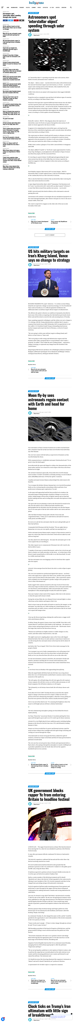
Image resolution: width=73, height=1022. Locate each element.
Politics (28, 7)
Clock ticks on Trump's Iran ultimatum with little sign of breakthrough (10, 49)
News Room (36, 35)
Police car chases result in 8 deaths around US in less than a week (11, 144)
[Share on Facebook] (5, 20)
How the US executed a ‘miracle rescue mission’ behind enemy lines (12, 137)
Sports (39, 7)
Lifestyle (58, 7)
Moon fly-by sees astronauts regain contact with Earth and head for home (12, 35)
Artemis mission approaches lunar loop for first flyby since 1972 (11, 123)
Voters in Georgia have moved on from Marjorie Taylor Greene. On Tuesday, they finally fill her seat (11, 113)
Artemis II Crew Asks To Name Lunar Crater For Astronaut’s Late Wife (11, 56)
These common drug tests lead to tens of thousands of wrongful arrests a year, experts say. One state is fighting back (11, 131)
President (21, 7)
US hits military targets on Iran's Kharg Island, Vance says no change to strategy (12, 27)
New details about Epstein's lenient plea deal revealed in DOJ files (12, 91)
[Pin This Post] (16, 20)
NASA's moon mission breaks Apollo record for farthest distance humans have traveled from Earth (12, 78)
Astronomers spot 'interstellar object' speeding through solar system (12, 15)
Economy (34, 7)
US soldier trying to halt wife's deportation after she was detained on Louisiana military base (12, 71)
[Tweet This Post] (10, 20)
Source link (31, 213)
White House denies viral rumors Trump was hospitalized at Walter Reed (11, 151)
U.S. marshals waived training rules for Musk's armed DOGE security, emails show (12, 105)
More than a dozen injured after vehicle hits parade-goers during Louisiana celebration (11, 167)
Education (64, 7)
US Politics (45, 7)
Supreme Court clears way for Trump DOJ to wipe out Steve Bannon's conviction (10, 98)
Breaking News (14, 7)
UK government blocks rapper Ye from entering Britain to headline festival (11, 42)
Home (8, 7)
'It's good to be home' (8, 118)
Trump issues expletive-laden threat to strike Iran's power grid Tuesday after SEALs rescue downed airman (12, 160)
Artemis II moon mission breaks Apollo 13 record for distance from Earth (12, 64)
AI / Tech (52, 7)
